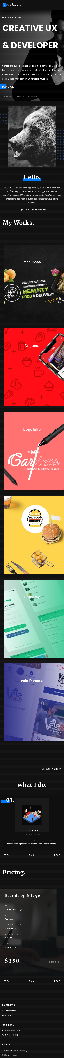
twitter (4, 1055)
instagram (14, 1055)
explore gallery (51, 769)
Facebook (7, 96)
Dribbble (20, 96)
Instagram (32, 96)
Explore (54, 962)
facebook (22, 1051)
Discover (8, 87)
